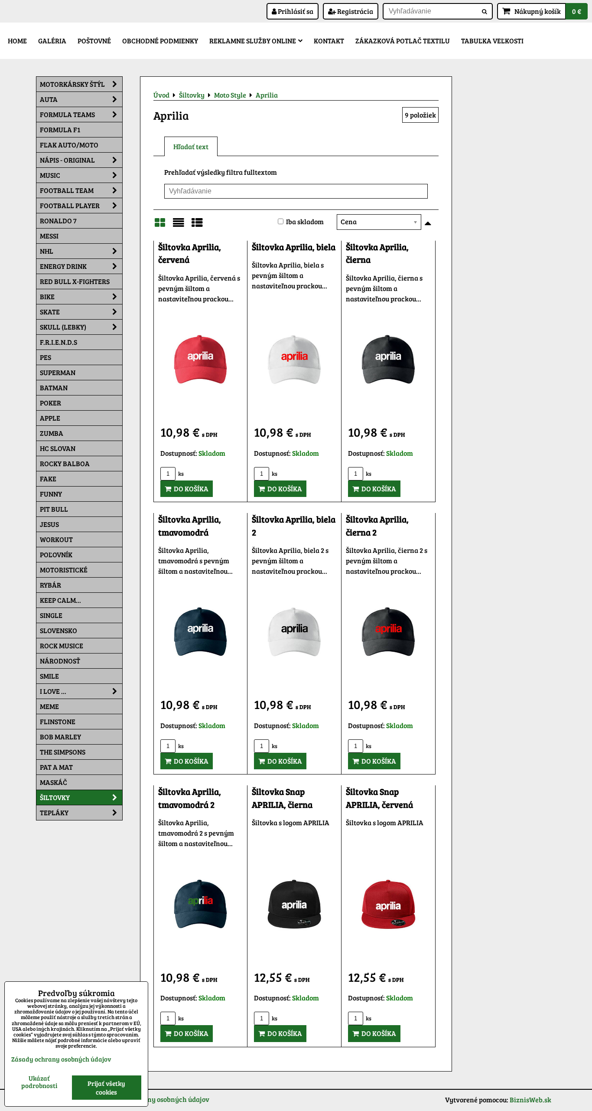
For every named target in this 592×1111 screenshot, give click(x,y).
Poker (50, 402)
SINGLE (51, 615)
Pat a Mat (56, 766)
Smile (49, 675)
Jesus (49, 524)
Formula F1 (60, 129)
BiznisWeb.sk (530, 1099)
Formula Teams (67, 114)
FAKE (48, 478)
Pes (45, 357)
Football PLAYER (70, 205)
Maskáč (53, 782)
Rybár (50, 584)
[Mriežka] (159, 225)
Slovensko (58, 630)
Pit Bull (54, 508)
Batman (54, 387)
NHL (46, 250)
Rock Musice (61, 645)
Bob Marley (60, 736)
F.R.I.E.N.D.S (58, 341)
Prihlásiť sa (294, 11)
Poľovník (56, 554)
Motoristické (64, 569)
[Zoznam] (178, 225)
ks (180, 473)
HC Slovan (57, 448)
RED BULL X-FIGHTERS (75, 281)
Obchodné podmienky (160, 40)
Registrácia (354, 11)
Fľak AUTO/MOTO (69, 144)
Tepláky (54, 812)
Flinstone (57, 721)
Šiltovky (55, 797)
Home (17, 40)
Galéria (52, 40)
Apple (50, 417)
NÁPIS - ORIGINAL (67, 159)
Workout (56, 539)
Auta (49, 99)
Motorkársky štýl (72, 83)
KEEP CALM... (60, 600)
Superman (57, 372)
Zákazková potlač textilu (402, 40)
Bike (47, 296)
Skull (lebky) (63, 326)
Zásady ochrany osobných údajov (157, 1099)
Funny (51, 493)
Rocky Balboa (65, 463)
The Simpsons (62, 751)
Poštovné (94, 40)
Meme (49, 706)
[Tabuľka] (197, 225)
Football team (67, 190)
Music (50, 175)
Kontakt (329, 40)
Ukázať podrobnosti (39, 1082)
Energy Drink (63, 266)
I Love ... (53, 691)
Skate (50, 311)
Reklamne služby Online (252, 40)
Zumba (51, 433)
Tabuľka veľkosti (492, 40)
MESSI (49, 235)
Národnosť (60, 660)
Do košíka (189, 488)
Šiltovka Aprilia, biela (293, 247)
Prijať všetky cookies (106, 1087)
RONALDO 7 (58, 220)
